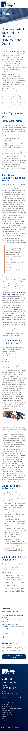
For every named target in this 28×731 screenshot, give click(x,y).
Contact (4, 720)
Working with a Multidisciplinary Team (11, 708)
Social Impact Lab (6, 712)
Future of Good (7, 276)
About (3, 718)
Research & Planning (7, 714)
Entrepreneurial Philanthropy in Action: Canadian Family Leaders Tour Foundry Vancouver (13, 615)
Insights (4, 716)
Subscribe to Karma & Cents (14, 656)
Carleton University (8, 191)
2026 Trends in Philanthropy (10, 624)
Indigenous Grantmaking (8, 710)
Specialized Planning (7, 706)
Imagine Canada (20, 242)
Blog (11, 48)
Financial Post (19, 235)
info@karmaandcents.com (9, 693)
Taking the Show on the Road (10, 611)
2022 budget (12, 51)
